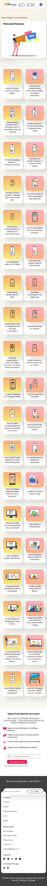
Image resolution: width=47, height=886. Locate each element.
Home (3, 18)
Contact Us (7, 844)
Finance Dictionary (10, 811)
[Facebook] (4, 859)
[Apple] (4, 868)
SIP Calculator (8, 831)
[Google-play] (8, 868)
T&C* (26, 766)
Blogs (9, 18)
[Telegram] (8, 859)
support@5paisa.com (11, 849)
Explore (5, 807)
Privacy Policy (8, 840)
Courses (6, 802)
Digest (5, 821)
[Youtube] (20, 859)
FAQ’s (5, 816)
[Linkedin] (16, 859)
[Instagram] (12, 859)
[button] (41, 4)
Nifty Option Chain (10, 836)
